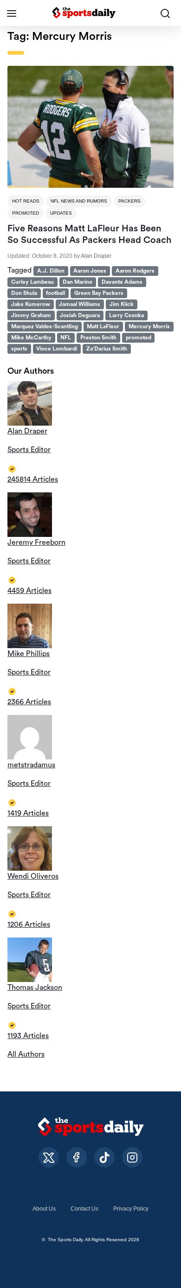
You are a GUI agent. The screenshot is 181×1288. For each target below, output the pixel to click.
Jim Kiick (122, 304)
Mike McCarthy (31, 337)
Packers (129, 201)
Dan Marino (77, 282)
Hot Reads (25, 201)
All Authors (26, 1054)
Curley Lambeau (32, 282)
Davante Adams (122, 282)
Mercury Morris (149, 326)
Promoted (25, 213)
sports (19, 348)
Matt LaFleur (103, 326)
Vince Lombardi (56, 348)
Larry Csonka (126, 315)
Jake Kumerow (30, 304)
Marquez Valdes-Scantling (44, 326)
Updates (61, 213)
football (55, 293)
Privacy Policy (131, 1208)
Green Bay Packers (98, 293)
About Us (44, 1208)
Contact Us (84, 1208)
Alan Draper (96, 256)
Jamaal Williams (79, 304)
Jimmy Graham (31, 315)
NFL (65, 337)
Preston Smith (98, 337)
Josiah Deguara (80, 315)
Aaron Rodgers (135, 271)
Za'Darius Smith (106, 348)
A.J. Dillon (51, 271)
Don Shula (24, 293)
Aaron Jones (89, 271)
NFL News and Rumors (79, 201)
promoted (138, 337)
